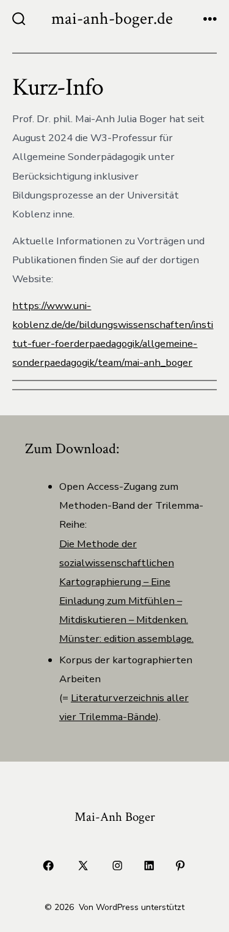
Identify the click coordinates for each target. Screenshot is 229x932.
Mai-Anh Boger (115, 817)
